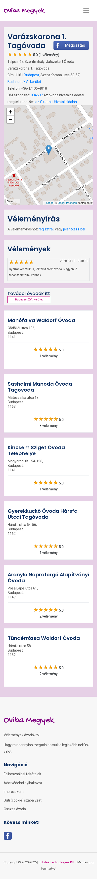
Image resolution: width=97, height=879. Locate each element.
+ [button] (10, 112)
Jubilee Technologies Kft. (57, 862)
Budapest (31, 75)
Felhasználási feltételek (22, 774)
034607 (37, 95)
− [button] (10, 119)
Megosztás (75, 45)
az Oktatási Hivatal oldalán (56, 102)
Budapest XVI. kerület (24, 82)
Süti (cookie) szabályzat (23, 800)
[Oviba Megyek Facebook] (8, 837)
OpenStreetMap (67, 203)
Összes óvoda (15, 809)
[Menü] (86, 11)
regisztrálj (46, 229)
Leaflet (49, 203)
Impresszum (14, 792)
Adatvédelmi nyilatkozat (23, 783)
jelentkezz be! (74, 229)
